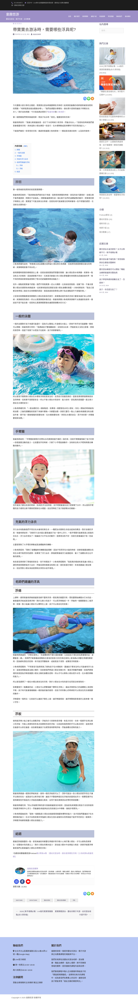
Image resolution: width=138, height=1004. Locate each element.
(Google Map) (23, 954)
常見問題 (111, 16)
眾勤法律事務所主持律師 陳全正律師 (28, 983)
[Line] (88, 98)
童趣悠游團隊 (37, 34)
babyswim (19, 900)
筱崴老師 (51, 112)
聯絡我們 (119, 16)
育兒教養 (103, 232)
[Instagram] (16, 881)
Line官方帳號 (20, 960)
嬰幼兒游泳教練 (61, 900)
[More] (92, 98)
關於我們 (77, 16)
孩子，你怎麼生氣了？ (108, 289)
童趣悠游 (12, 14)
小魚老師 (60, 112)
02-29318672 (18, 3)
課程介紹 (94, 16)
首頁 (69, 16)
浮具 (74, 900)
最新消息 (103, 224)
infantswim (33, 900)
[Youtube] (28, 881)
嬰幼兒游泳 (17, 23)
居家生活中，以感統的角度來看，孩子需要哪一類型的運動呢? (111, 145)
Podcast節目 (104, 215)
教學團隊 (85, 16)
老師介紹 (103, 228)
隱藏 (25, 146)
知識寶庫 (102, 16)
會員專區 (128, 16)
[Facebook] (85, 98)
